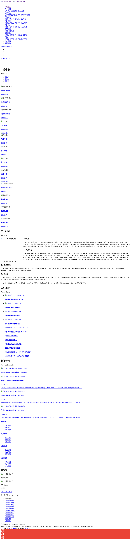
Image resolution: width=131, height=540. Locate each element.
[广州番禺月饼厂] (65, 2)
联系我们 (8, 430)
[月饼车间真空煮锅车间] (13, 319)
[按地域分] (4, 133)
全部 (6, 19)
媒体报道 (8, 454)
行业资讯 (8, 452)
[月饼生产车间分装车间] (13, 311)
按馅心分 (8, 77)
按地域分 (8, 79)
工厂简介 (8, 426)
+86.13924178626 (6, 492)
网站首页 (8, 7)
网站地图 (8, 462)
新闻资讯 (4, 446)
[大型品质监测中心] (11, 336)
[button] (4, 58)
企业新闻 (8, 450)
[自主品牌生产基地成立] (13, 344)
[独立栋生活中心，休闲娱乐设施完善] (18, 352)
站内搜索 (8, 466)
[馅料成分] (4, 181)
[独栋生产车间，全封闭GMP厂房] (16, 328)
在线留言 (8, 428)
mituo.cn (27, 528)
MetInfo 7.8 (12, 528)
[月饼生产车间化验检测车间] (15, 295)
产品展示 (4, 434)
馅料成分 (8, 81)
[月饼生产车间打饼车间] (13, 303)
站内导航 (4, 458)
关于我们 (4, 421)
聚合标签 (8, 464)
